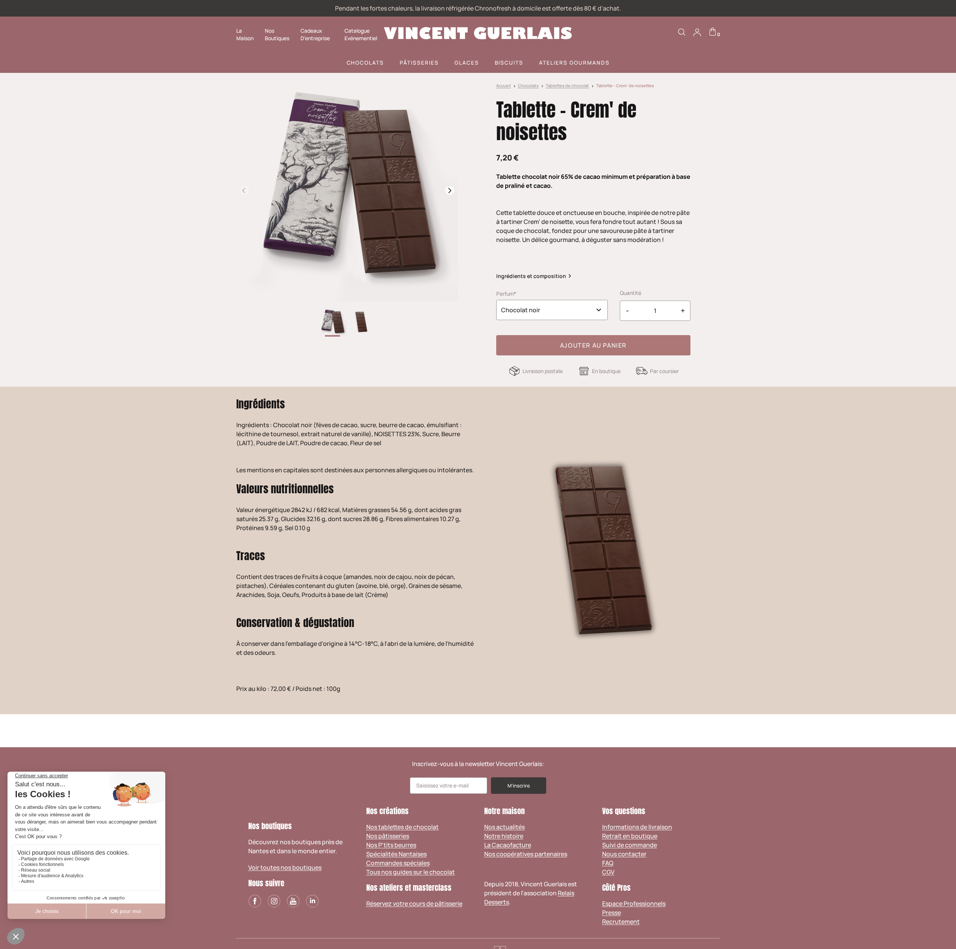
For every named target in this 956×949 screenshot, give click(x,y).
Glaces (467, 62)
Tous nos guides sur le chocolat (410, 872)
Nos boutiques (277, 34)
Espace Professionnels (634, 903)
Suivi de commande (629, 845)
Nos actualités (504, 827)
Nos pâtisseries (387, 836)
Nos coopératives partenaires (525, 854)
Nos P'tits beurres (391, 845)
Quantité (630, 292)
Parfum (505, 293)
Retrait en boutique (629, 836)
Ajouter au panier (593, 345)
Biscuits (509, 62)
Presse (611, 912)
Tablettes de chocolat (567, 85)
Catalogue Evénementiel (360, 34)
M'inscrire (518, 785)
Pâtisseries (419, 62)
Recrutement (621, 921)
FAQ (607, 863)
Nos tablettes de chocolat (402, 827)
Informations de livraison (637, 827)
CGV (608, 872)
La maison (245, 34)
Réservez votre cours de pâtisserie (414, 903)
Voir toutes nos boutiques (285, 867)
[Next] (449, 190)
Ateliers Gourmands (574, 62)
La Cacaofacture (507, 845)
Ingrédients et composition (531, 276)
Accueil (503, 85)
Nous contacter (624, 854)
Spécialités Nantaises (396, 854)
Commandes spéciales (398, 863)
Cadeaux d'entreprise (315, 34)
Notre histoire (503, 836)
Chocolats (365, 62)
